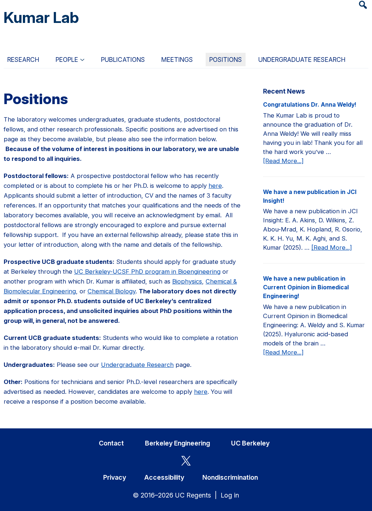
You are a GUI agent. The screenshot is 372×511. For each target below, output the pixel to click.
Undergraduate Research (137, 364)
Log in (230, 495)
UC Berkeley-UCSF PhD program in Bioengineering (147, 271)
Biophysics (187, 281)
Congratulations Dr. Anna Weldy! (309, 104)
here (215, 185)
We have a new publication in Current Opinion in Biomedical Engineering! (306, 287)
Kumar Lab (41, 17)
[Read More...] (283, 161)
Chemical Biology (112, 291)
